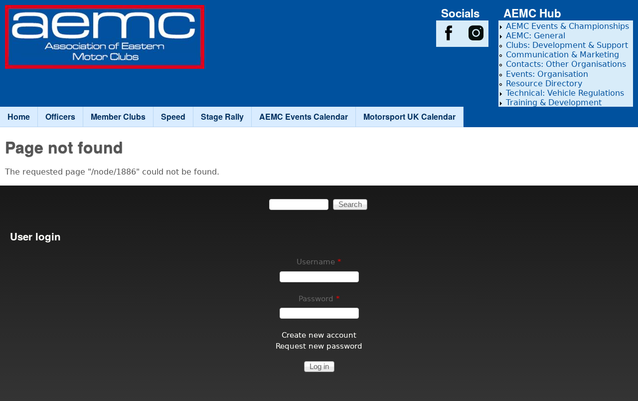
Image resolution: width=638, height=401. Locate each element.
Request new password (319, 346)
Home (18, 116)
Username (319, 261)
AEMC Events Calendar (303, 116)
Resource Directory (544, 83)
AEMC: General (535, 35)
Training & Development (554, 102)
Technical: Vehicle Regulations (565, 93)
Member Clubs (118, 116)
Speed (173, 116)
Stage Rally (222, 116)
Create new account (319, 335)
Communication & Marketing (562, 54)
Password (319, 298)
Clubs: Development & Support (567, 45)
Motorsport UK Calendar (409, 116)
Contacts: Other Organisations (566, 64)
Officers (60, 116)
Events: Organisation (547, 74)
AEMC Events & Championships (567, 26)
